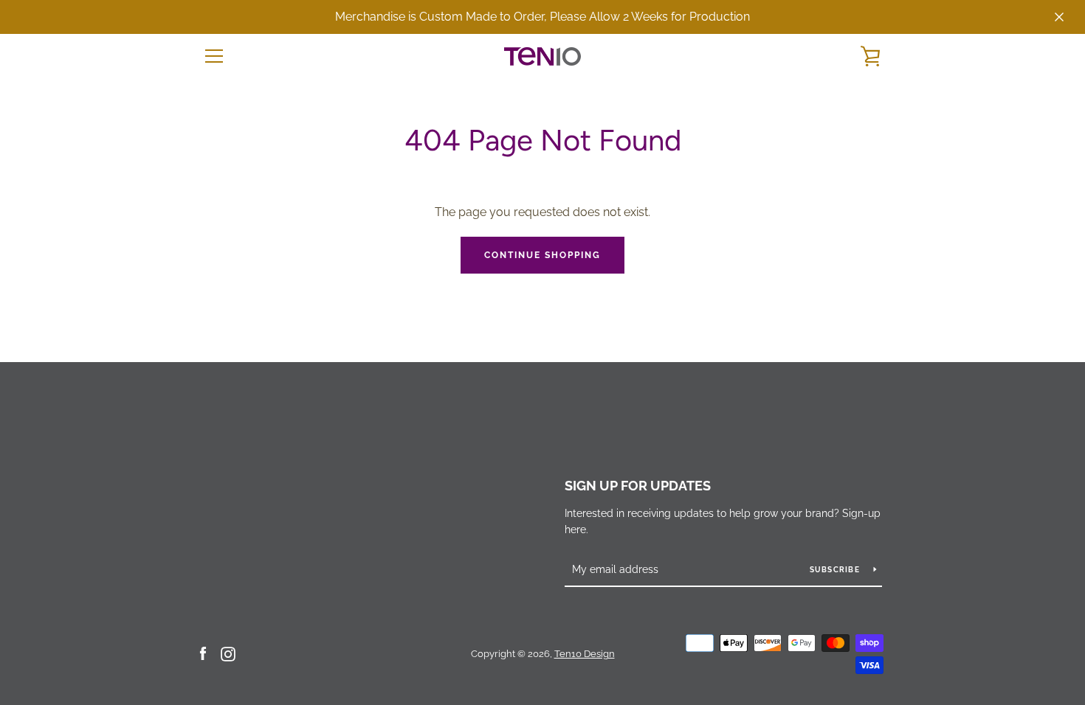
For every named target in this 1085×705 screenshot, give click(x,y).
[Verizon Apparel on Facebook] (203, 653)
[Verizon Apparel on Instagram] (228, 653)
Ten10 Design (584, 653)
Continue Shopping (542, 255)
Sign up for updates (638, 485)
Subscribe (836, 570)
